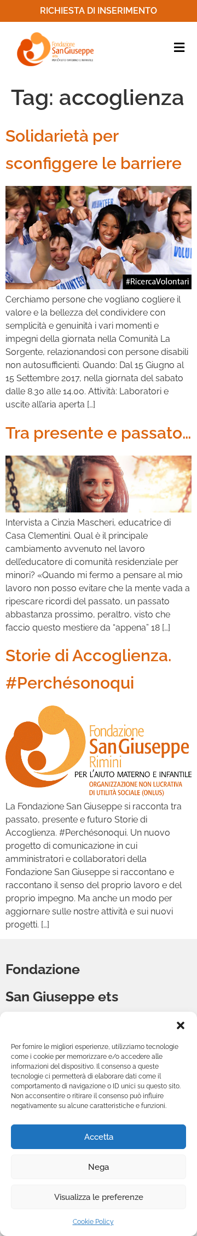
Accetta (98, 1137)
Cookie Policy (93, 1222)
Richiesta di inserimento (98, 10)
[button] (180, 1025)
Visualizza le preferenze (98, 1197)
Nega (98, 1167)
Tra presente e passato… (98, 432)
